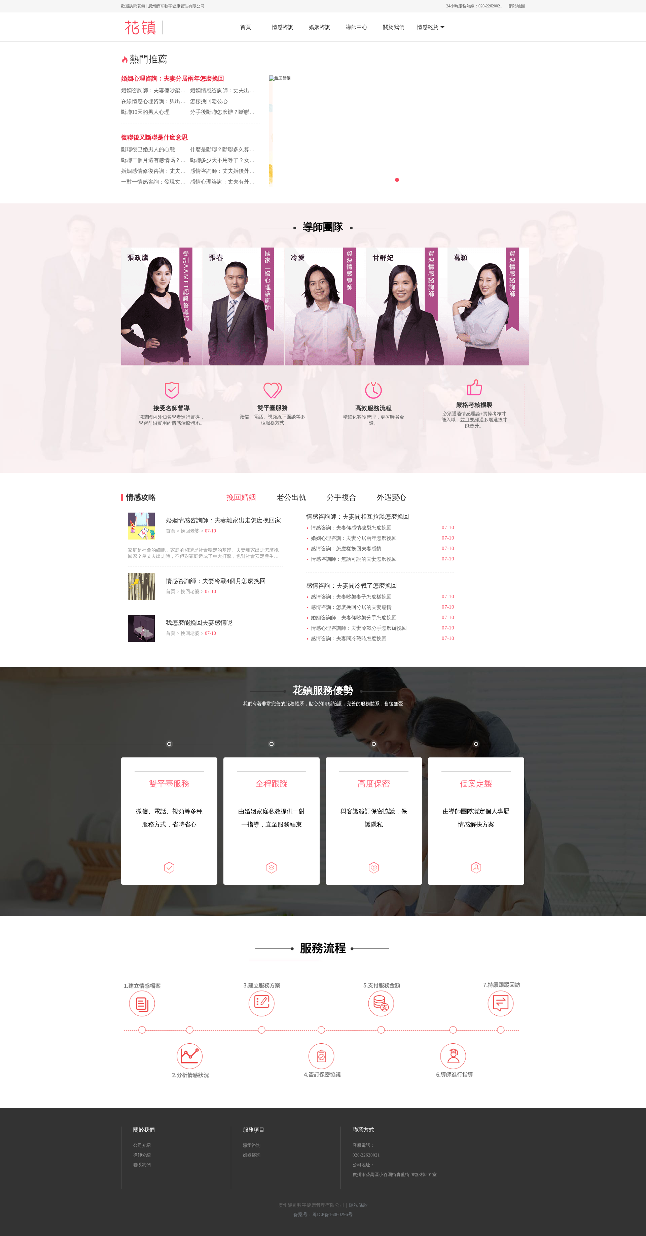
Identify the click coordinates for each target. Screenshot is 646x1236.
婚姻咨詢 (251, 1155)
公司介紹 (142, 1145)
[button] (377, 180)
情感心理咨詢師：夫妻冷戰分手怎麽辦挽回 (359, 628)
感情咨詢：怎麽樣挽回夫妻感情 (346, 548)
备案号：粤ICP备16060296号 (323, 1214)
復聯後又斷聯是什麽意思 (154, 137)
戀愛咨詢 (251, 1145)
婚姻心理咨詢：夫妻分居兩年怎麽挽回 (172, 78)
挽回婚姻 (241, 497)
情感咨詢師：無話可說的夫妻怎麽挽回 (354, 559)
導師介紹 (142, 1155)
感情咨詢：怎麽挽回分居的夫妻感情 (351, 607)
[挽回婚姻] (397, 78)
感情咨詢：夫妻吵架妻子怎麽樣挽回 (351, 596)
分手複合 (341, 497)
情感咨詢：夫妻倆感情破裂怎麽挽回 (351, 527)
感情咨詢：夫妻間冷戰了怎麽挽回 (351, 585)
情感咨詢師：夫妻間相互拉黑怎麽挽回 (357, 516)
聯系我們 (142, 1164)
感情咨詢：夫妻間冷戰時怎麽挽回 (349, 638)
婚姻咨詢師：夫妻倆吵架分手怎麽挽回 (354, 617)
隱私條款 (358, 1205)
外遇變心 (391, 497)
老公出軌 (291, 497)
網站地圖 (517, 6)
